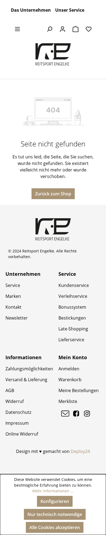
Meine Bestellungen (78, 390)
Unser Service (69, 10)
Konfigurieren (54, 501)
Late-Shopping (73, 329)
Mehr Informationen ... (53, 490)
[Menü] (17, 28)
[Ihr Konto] (62, 28)
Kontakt (13, 307)
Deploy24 (80, 451)
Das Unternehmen (31, 10)
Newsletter (16, 318)
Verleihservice (72, 296)
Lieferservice (71, 340)
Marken (13, 296)
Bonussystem (72, 307)
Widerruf (14, 401)
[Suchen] (49, 28)
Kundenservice (73, 285)
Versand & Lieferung (26, 380)
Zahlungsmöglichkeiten (29, 369)
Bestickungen (72, 318)
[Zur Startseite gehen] (53, 54)
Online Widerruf (21, 434)
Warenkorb (70, 380)
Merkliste (67, 401)
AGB (9, 390)
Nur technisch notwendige (54, 514)
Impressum (17, 423)
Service (12, 285)
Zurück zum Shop (53, 194)
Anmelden (68, 369)
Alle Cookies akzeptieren (54, 527)
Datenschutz (18, 412)
